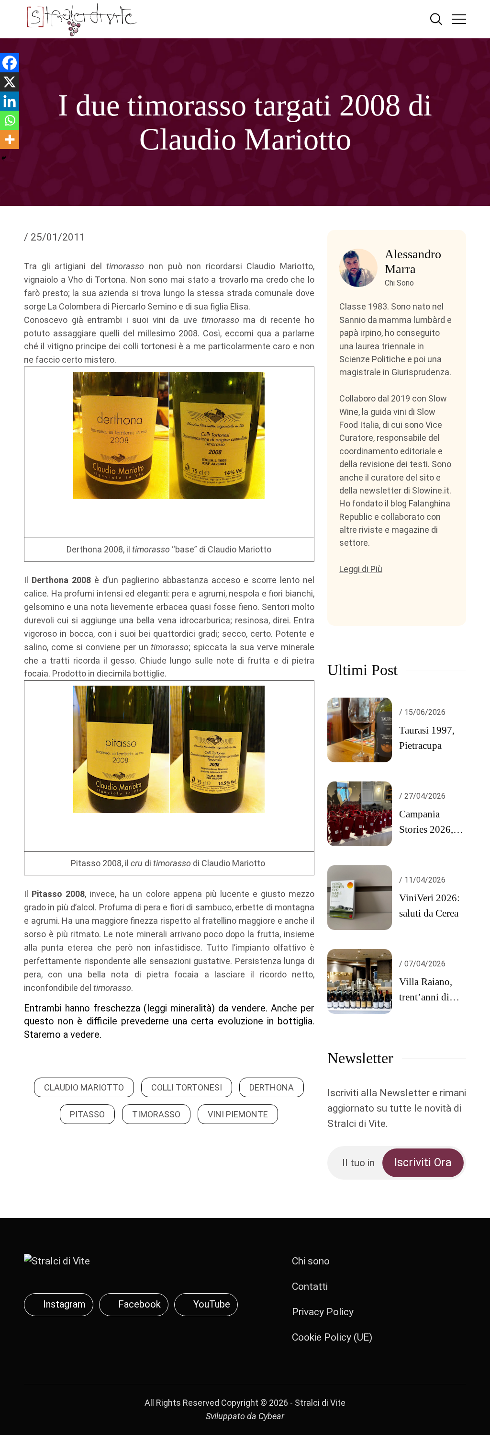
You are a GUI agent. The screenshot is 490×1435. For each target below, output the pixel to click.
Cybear (271, 1416)
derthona (271, 1087)
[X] (9, 82)
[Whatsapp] (9, 120)
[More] (9, 139)
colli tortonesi (186, 1087)
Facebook (139, 1304)
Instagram (64, 1304)
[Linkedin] (9, 101)
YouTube (211, 1304)
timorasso (156, 1114)
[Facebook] (9, 62)
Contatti (310, 1286)
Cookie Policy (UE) (332, 1337)
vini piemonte (238, 1114)
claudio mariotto (84, 1087)
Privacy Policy (323, 1312)
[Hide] (4, 158)
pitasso (87, 1114)
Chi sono (311, 1261)
